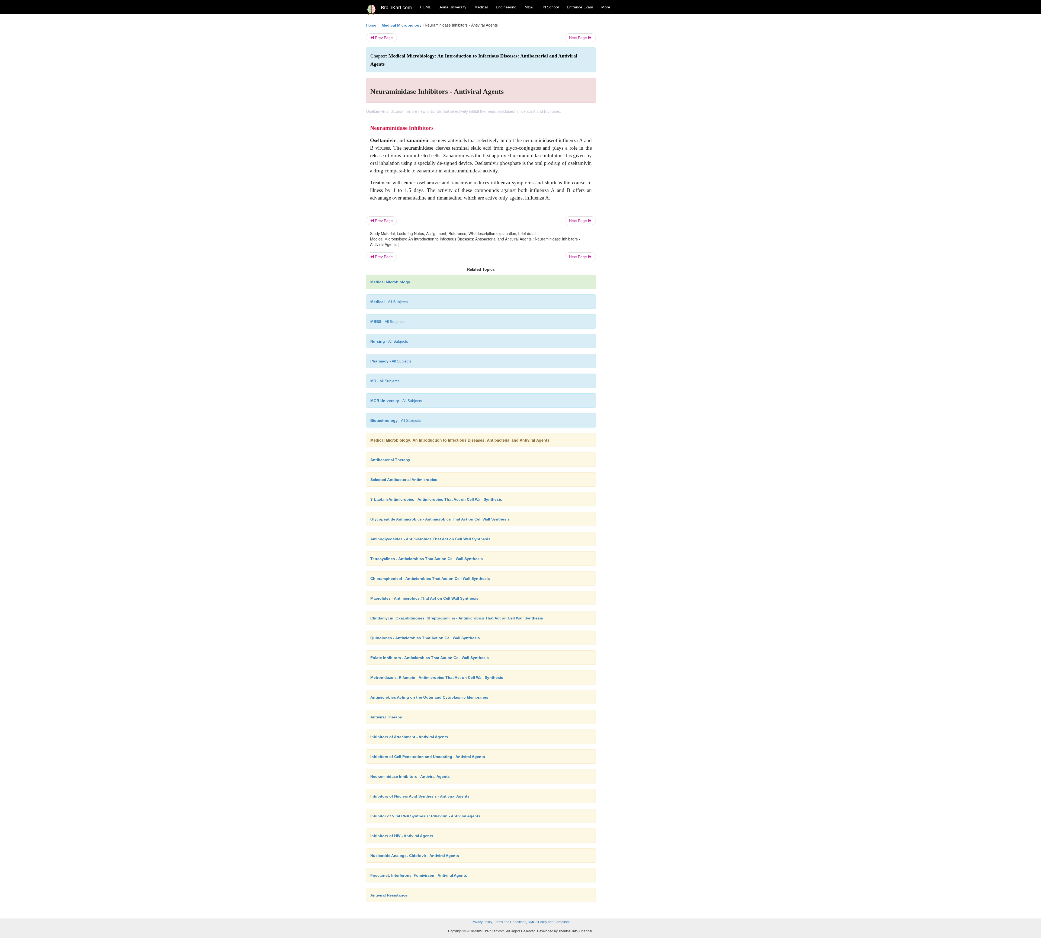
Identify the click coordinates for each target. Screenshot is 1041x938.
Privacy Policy (482, 922)
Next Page (578, 38)
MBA (529, 7)
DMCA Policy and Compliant (549, 922)
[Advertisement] (639, 103)
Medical (481, 7)
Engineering (506, 7)
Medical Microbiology (402, 25)
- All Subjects (389, 302)
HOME (425, 7)
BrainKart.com (396, 7)
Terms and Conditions (510, 922)
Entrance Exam (580, 7)
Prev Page (383, 38)
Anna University (452, 7)
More (605, 7)
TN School (550, 7)
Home (371, 25)
